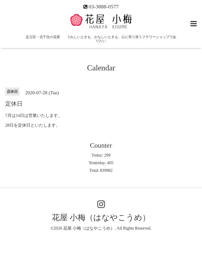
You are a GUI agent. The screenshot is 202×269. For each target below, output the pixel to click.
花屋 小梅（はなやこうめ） (101, 217)
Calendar (101, 67)
